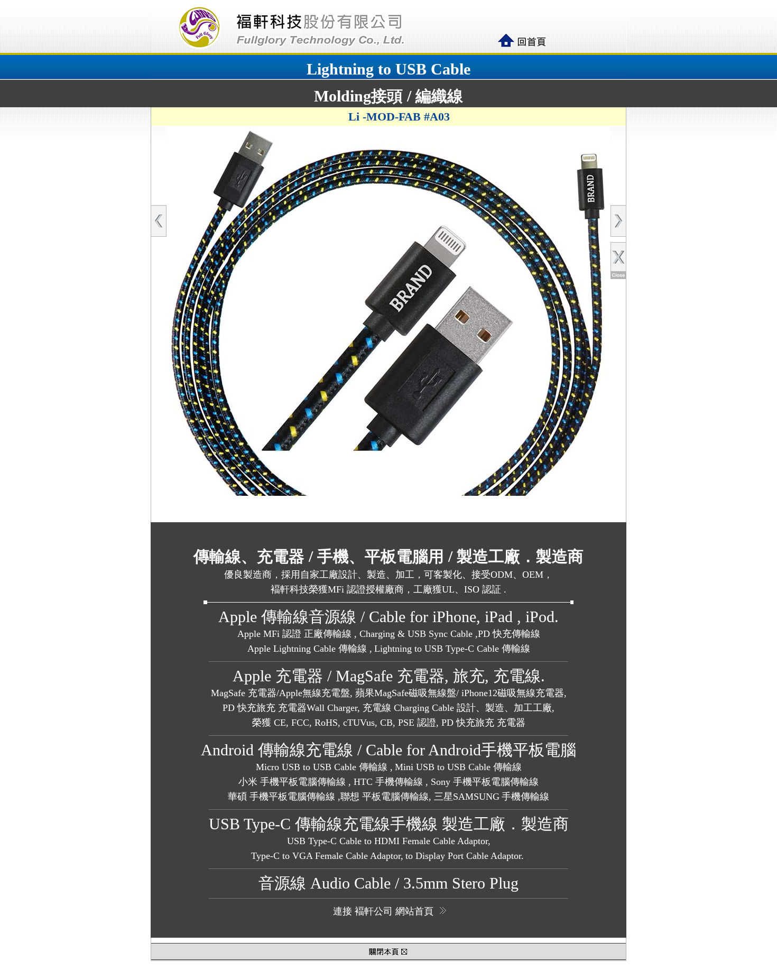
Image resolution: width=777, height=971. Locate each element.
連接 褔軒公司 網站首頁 (383, 911)
